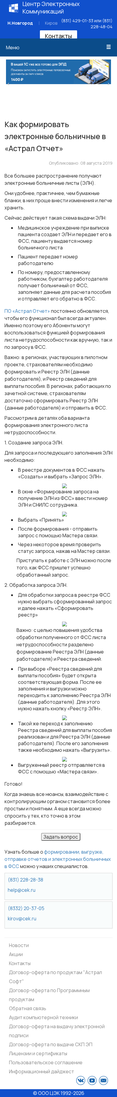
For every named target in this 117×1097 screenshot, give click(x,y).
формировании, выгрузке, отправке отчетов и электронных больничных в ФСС (57, 859)
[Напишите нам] (103, 1080)
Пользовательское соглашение (45, 1062)
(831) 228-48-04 (101, 23)
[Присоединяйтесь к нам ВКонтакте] (80, 1080)
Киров (51, 23)
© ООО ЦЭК (46, 1093)
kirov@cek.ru (22, 918)
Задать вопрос (61, 836)
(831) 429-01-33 (77, 20)
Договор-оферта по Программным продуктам (49, 995)
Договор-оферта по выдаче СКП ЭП (50, 1044)
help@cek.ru (21, 890)
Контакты (58, 36)
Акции (16, 954)
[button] (8, 82)
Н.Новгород (20, 23)
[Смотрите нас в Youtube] (92, 1080)
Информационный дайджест (41, 1071)
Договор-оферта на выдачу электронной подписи (57, 1031)
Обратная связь (27, 1008)
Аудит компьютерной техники (43, 1017)
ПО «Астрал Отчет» (27, 311)
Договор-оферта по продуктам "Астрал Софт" (55, 977)
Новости (19, 945)
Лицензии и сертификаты (38, 1053)
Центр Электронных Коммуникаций (51, 7)
